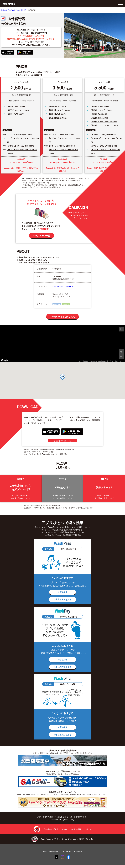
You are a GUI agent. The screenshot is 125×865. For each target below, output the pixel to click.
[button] (62, 377)
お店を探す (62, 592)
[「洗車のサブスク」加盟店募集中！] (62, 760)
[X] (56, 857)
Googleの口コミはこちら (62, 316)
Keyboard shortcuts (82, 361)
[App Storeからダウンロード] (7, 52)
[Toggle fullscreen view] (121, 329)
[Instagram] (62, 857)
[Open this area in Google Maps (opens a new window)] (5, 360)
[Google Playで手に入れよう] (25, 52)
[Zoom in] (121, 351)
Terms (111, 361)
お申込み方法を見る (62, 599)
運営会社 (45, 851)
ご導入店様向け (78, 851)
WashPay (66, 304)
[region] (62, 343)
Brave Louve (73, 839)
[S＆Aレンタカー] (62, 781)
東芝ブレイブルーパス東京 (65, 829)
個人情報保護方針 (55, 851)
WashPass (57, 304)
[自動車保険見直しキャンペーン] (62, 802)
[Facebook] (68, 857)
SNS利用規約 (66, 851)
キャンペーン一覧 (41, 235)
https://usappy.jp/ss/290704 (63, 286)
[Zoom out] (121, 356)
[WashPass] (8, 3)
